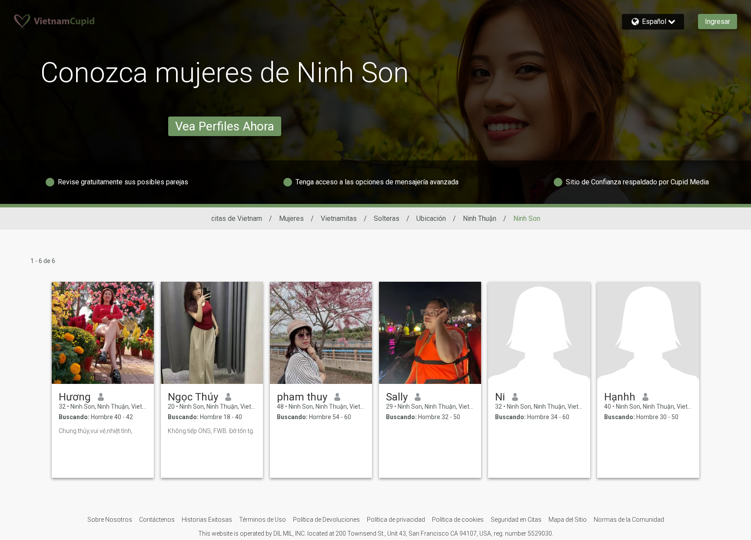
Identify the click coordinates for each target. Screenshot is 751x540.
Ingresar (717, 21)
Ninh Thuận (479, 218)
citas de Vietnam (236, 218)
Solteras (386, 218)
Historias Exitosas (207, 519)
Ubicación (431, 218)
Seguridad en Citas (516, 519)
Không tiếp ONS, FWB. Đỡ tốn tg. (211, 430)
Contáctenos (157, 519)
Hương (75, 397)
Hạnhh (619, 397)
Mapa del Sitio (567, 519)
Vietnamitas (339, 218)
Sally (397, 397)
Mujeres (291, 218)
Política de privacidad (396, 519)
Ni (500, 397)
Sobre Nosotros (109, 519)
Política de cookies (458, 519)
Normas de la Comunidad (629, 519)
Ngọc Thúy (193, 397)
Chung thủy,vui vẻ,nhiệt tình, (96, 430)
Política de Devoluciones (326, 519)
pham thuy (302, 397)
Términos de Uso (262, 519)
